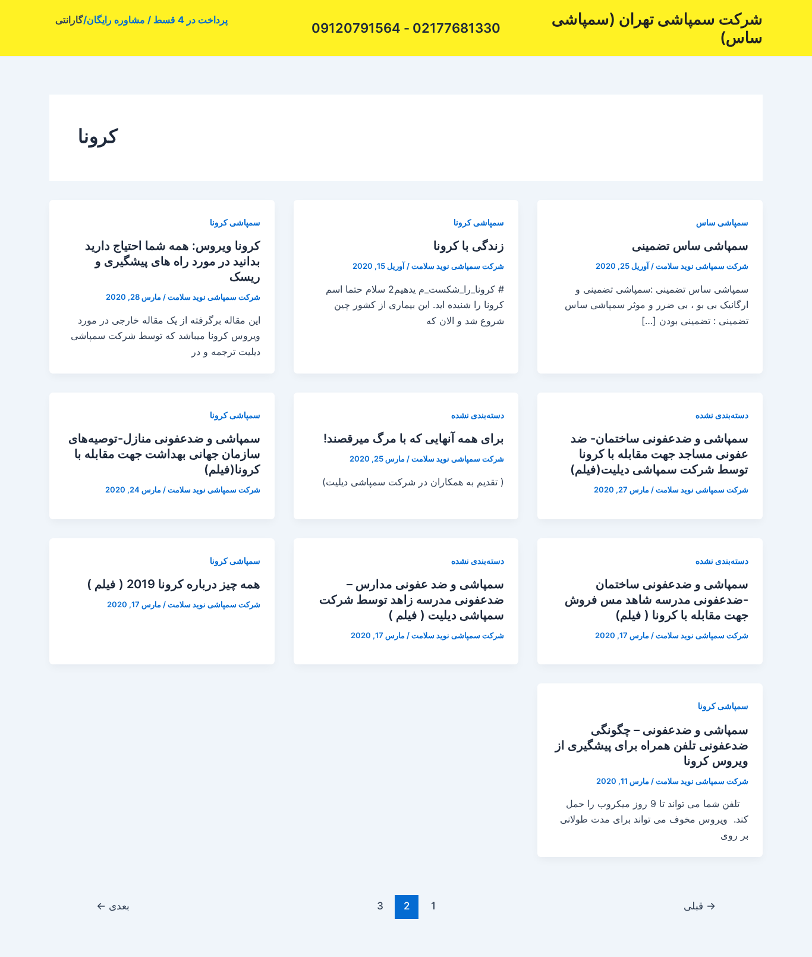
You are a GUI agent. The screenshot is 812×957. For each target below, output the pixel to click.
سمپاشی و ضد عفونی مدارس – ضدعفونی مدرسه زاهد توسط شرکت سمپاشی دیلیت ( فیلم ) (411, 599)
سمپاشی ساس (722, 222)
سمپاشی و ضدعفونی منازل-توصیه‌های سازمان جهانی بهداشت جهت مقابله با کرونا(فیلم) (164, 453)
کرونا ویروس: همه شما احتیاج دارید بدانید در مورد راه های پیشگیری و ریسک (172, 261)
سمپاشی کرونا (479, 222)
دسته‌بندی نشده (721, 415)
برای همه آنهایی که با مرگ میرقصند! (413, 438)
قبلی (700, 905)
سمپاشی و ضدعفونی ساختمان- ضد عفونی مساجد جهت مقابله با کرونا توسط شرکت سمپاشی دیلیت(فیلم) (659, 453)
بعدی (113, 905)
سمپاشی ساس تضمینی (690, 246)
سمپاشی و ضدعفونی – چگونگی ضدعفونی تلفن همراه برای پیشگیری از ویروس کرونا (651, 745)
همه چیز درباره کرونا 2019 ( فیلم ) (173, 584)
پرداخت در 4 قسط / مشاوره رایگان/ (155, 20)
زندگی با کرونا (468, 246)
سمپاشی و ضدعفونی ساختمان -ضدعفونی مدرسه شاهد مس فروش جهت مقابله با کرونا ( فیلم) (656, 599)
